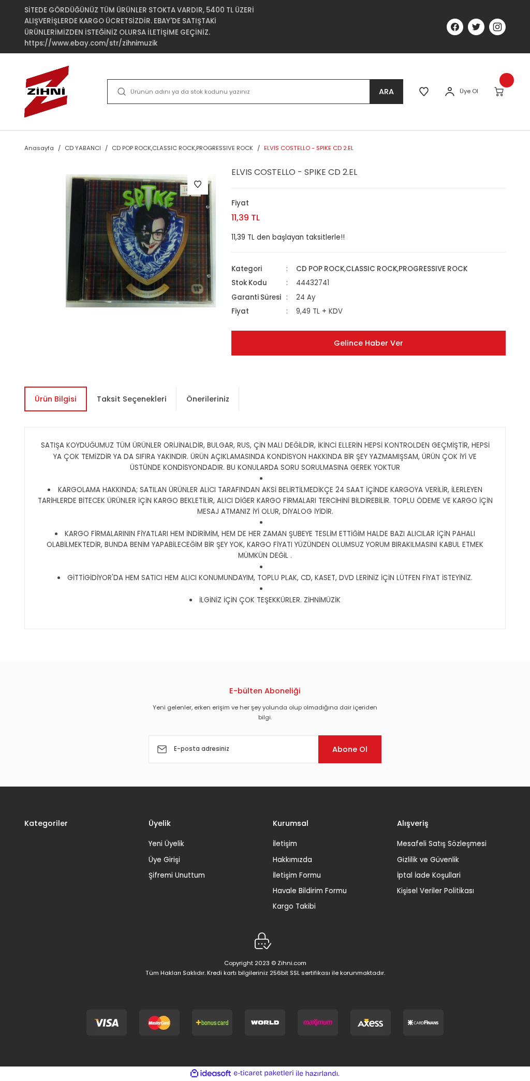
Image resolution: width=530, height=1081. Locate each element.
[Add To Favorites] (197, 184)
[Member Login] (450, 91)
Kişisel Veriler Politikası (435, 891)
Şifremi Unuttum (177, 875)
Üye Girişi (164, 860)
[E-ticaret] (263, 1073)
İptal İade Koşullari (429, 875)
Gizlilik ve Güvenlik (428, 860)
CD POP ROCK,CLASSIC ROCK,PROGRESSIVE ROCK (381, 269)
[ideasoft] (210, 1073)
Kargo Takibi (294, 906)
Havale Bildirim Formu (310, 891)
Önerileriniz (207, 399)
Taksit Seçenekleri (132, 399)
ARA (386, 91)
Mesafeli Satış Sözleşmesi (442, 844)
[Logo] (46, 91)
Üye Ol (469, 91)
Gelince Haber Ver (368, 343)
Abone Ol (349, 749)
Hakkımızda (292, 860)
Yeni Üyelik (166, 844)
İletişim (285, 844)
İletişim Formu (297, 875)
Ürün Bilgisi (56, 399)
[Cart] (500, 91)
